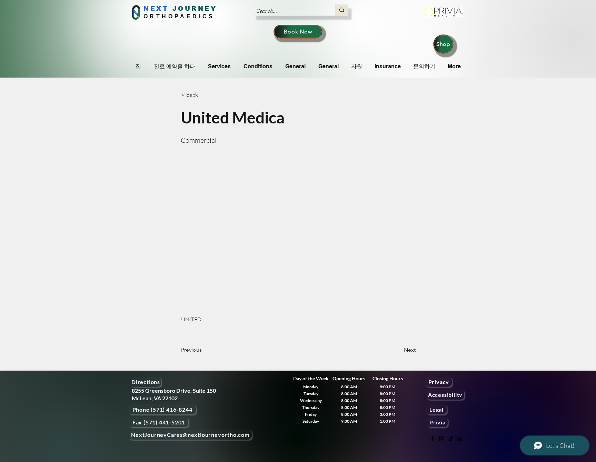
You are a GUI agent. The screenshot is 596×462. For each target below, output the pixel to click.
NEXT (156, 8)
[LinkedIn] (459, 438)
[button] (204, 95)
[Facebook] (432, 438)
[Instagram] (441, 438)
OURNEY (197, 8)
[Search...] (341, 10)
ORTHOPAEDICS (179, 16)
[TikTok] (450, 438)
